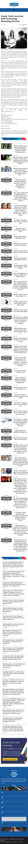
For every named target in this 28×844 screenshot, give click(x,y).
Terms (2, 841)
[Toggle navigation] (14, 10)
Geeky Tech (9, 53)
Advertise (15, 841)
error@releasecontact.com (20, 132)
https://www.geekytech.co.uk (7, 111)
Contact (20, 841)
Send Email (6, 116)
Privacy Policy (8, 841)
